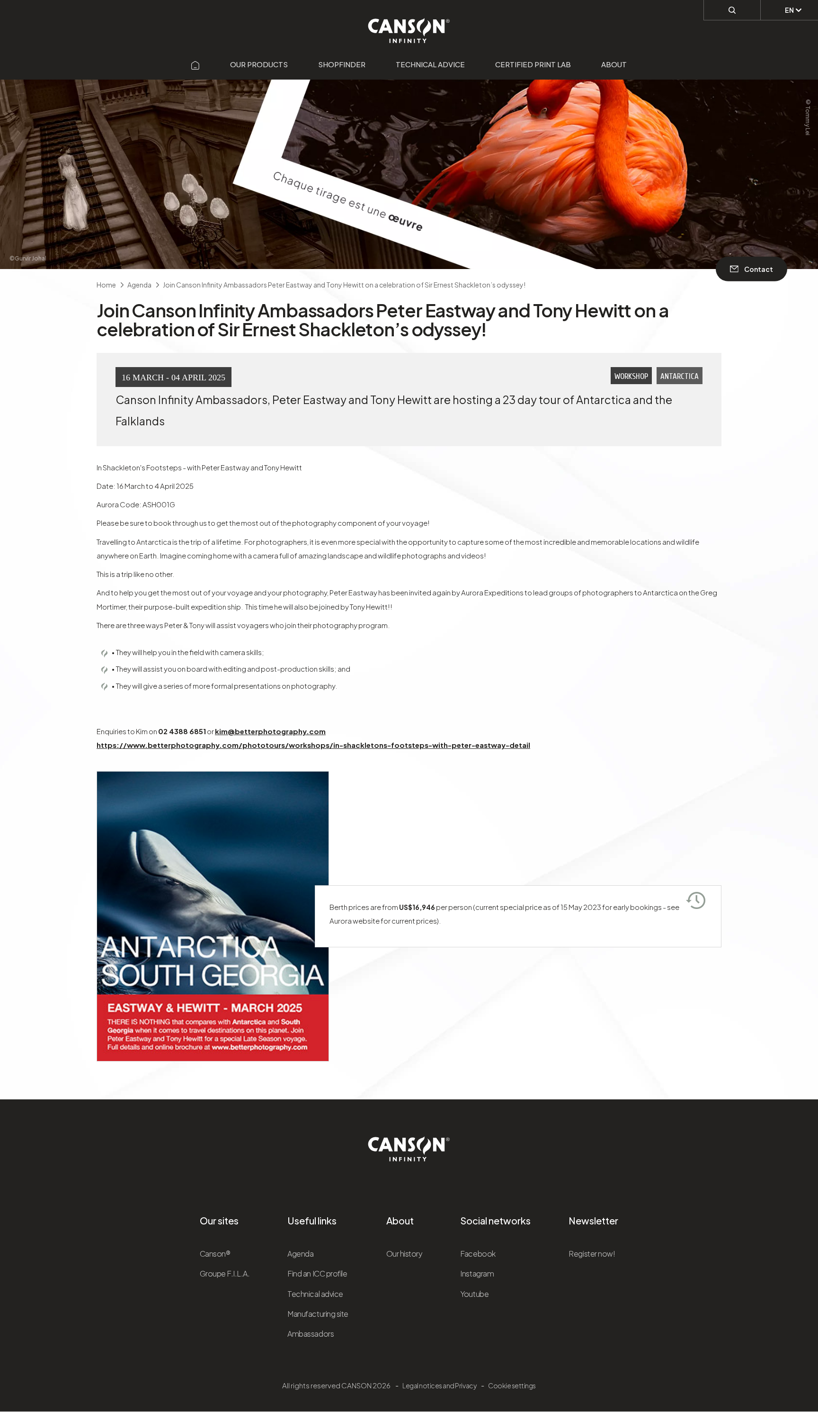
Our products (259, 64)
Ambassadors (310, 1334)
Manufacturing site (317, 1314)
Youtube (474, 1294)
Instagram (477, 1273)
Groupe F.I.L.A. (225, 1273)
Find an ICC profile (317, 1273)
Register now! (592, 1254)
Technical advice (430, 64)
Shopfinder (341, 64)
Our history (404, 1254)
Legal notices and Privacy (439, 1385)
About (614, 64)
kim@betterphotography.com (270, 731)
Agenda (300, 1254)
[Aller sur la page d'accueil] (195, 64)
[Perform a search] (732, 10)
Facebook (477, 1254)
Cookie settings (512, 1385)
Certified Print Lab (533, 64)
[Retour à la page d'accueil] (409, 25)
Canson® (215, 1254)
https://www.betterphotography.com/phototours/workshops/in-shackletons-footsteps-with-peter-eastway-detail (313, 744)
